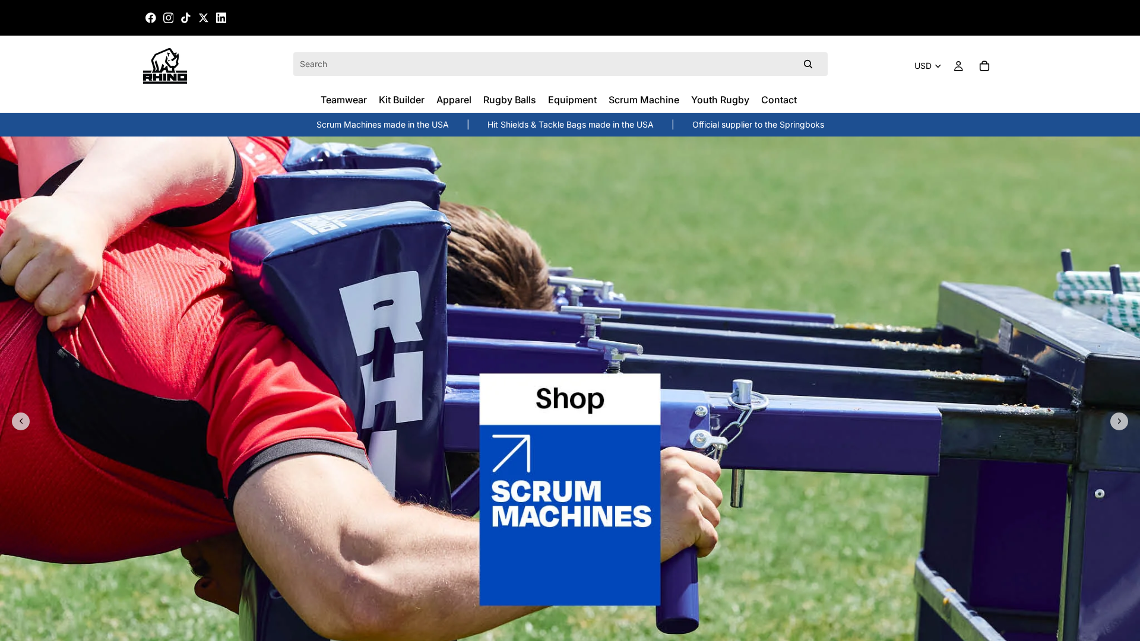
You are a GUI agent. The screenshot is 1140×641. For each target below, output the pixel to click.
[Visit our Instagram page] (168, 18)
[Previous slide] (21, 421)
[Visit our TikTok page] (185, 18)
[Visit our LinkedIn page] (221, 18)
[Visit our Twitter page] (203, 18)
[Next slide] (1119, 421)
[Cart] (984, 66)
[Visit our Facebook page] (150, 18)
